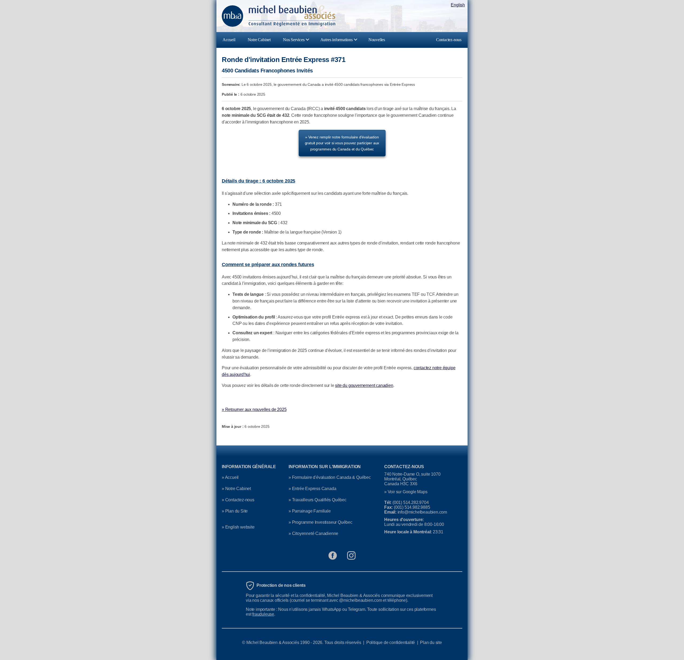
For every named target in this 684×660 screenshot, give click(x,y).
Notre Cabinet (259, 39)
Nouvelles (376, 39)
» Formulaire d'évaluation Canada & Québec (330, 477)
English (458, 5)
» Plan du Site (235, 511)
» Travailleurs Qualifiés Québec (318, 500)
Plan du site (431, 642)
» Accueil (230, 477)
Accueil (229, 39)
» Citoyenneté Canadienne (313, 533)
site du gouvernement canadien (364, 385)
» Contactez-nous (238, 500)
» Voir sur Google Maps (406, 492)
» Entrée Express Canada (312, 488)
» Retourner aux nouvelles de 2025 (254, 409)
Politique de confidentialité (390, 642)
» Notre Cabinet (236, 488)
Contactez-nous (448, 39)
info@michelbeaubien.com (422, 512)
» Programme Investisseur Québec (320, 522)
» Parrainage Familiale (310, 511)
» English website (238, 527)
